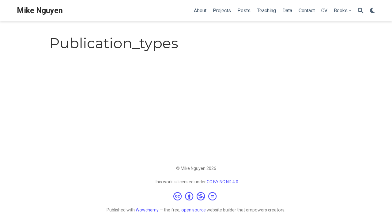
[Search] (360, 10)
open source (193, 209)
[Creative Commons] (196, 196)
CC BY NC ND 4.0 (222, 181)
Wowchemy (147, 209)
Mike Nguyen (40, 10)
